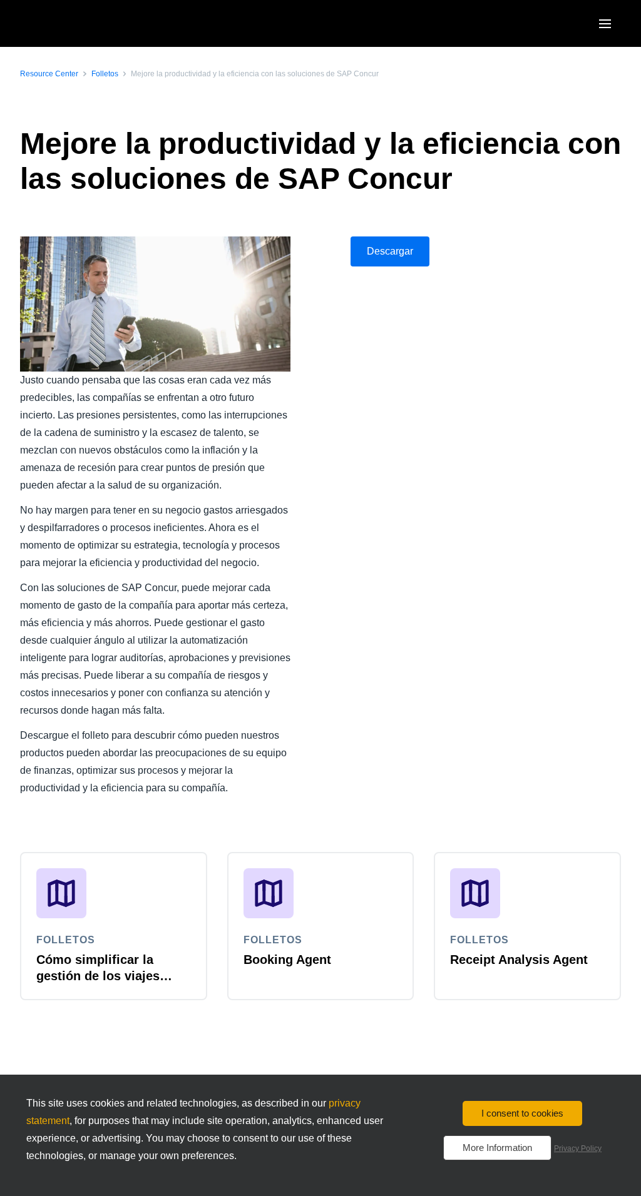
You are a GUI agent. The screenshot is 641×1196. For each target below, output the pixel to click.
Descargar (390, 251)
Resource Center (49, 73)
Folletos (104, 73)
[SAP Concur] (78, 23)
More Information (497, 1147)
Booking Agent (287, 959)
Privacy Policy (578, 1148)
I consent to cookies (522, 1113)
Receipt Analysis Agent (519, 959)
